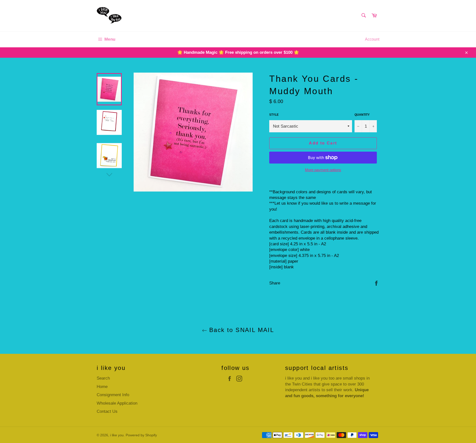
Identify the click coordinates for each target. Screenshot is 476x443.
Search (103, 378)
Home (102, 386)
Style (274, 114)
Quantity (362, 114)
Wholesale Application (117, 403)
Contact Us (107, 411)
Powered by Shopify (141, 435)
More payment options (323, 170)
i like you (117, 435)
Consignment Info (113, 394)
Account (372, 39)
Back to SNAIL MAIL (240, 330)
